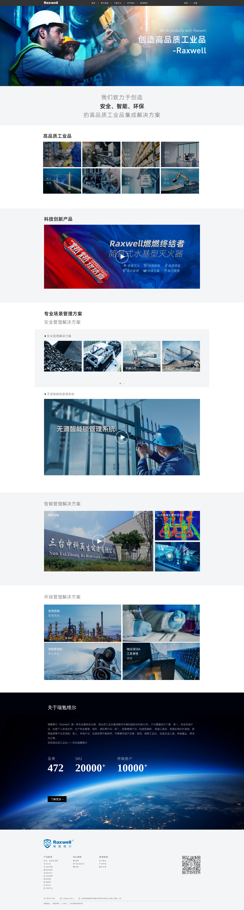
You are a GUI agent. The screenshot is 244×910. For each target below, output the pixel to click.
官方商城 (104, 3)
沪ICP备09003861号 (76, 903)
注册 (195, 3)
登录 (186, 3)
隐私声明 (56, 903)
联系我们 (144, 3)
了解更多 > (57, 799)
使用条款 (47, 903)
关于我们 (131, 3)
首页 (93, 3)
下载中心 (118, 3)
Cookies (64, 903)
